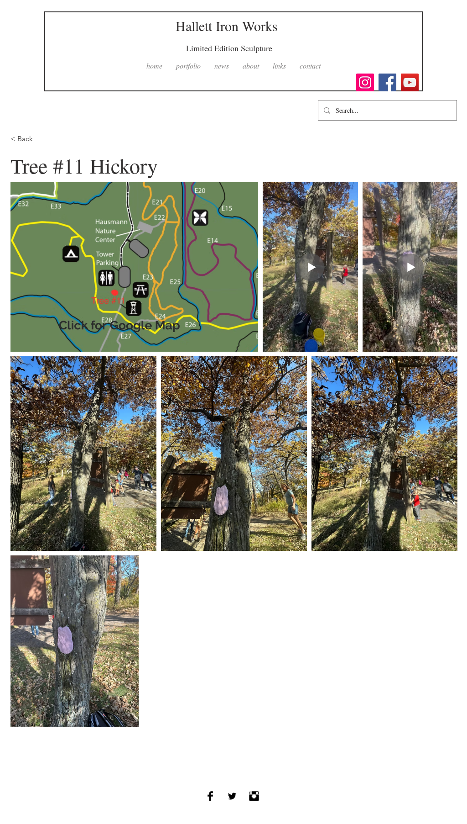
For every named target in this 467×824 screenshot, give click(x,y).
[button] (188, 66)
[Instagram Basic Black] (254, 796)
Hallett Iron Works (227, 25)
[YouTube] (410, 82)
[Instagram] (365, 82)
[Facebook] (387, 82)
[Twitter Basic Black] (232, 796)
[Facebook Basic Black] (210, 796)
